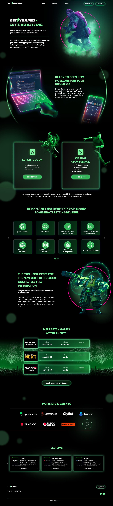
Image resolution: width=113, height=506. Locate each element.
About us (54, 4)
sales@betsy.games (15, 491)
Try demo (100, 4)
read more (32, 177)
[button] (55, 258)
